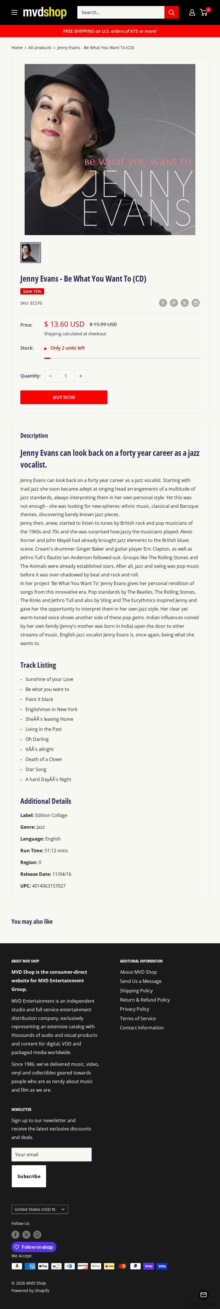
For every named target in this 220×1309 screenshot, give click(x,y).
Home (17, 47)
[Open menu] (14, 12)
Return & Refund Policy (145, 1000)
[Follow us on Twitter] (26, 1234)
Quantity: (30, 376)
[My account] (192, 12)
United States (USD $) (35, 1209)
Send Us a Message (141, 981)
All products (40, 47)
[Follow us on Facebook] (15, 1234)
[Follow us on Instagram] (37, 1234)
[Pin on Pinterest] (174, 302)
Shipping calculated (63, 333)
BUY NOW (64, 397)
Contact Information (142, 1028)
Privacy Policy (134, 1009)
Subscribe (28, 1176)
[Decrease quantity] (50, 376)
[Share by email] (196, 302)
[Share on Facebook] (163, 302)
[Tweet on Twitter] (185, 302)
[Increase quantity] (81, 376)
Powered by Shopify (30, 1290)
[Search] (171, 12)
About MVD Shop (138, 972)
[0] (203, 12)
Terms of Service (138, 1018)
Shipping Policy (136, 990)
